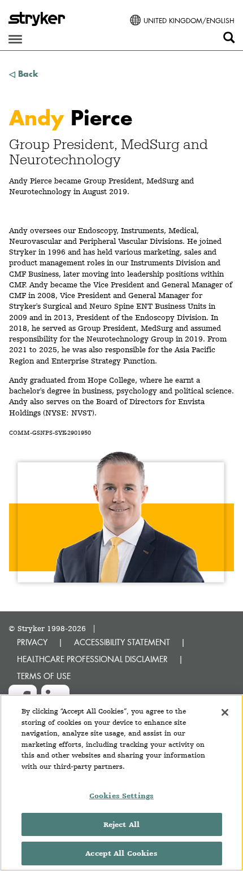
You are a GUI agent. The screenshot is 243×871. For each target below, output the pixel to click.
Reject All (121, 824)
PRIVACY (32, 642)
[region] (121, 782)
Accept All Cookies (121, 853)
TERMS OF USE (44, 676)
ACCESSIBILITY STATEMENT (122, 642)
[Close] (224, 712)
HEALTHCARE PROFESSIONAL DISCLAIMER (92, 659)
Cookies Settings (121, 795)
